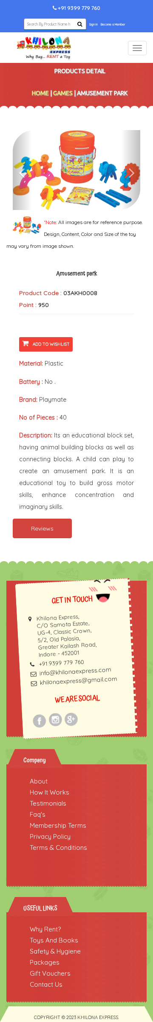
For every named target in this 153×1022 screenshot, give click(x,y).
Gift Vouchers (50, 973)
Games (63, 93)
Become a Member (113, 24)
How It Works (49, 792)
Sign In (93, 24)
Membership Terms (58, 825)
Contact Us (46, 984)
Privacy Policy (50, 836)
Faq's (37, 814)
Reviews (42, 528)
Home (40, 93)
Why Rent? (45, 929)
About (39, 781)
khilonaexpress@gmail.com (78, 681)
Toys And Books (54, 940)
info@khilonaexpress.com (75, 671)
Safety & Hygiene (55, 951)
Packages (45, 962)
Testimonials (48, 803)
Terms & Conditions (58, 847)
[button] (22, 170)
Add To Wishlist (51, 344)
